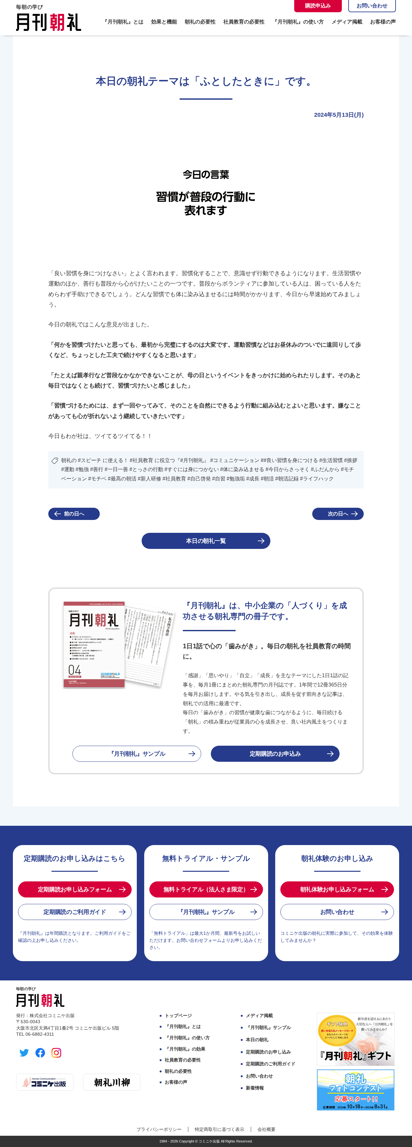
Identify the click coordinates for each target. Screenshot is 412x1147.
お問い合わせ (372, 5)
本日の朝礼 (257, 1039)
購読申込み (318, 5)
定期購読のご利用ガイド (74, 912)
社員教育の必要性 (244, 21)
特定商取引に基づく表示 (219, 1129)
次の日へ (338, 513)
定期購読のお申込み (275, 754)
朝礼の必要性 (200, 21)
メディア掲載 (347, 21)
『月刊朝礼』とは (123, 21)
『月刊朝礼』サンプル (136, 754)
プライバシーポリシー (159, 1129)
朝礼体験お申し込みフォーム (337, 889)
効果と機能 (164, 21)
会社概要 (267, 1129)
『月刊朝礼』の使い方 (298, 21)
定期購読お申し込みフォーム (75, 889)
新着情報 (255, 1087)
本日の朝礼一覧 (206, 541)
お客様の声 (383, 21)
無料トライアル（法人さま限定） (206, 889)
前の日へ (74, 513)
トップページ (178, 1015)
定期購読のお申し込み (268, 1051)
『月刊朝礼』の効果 (185, 1048)
